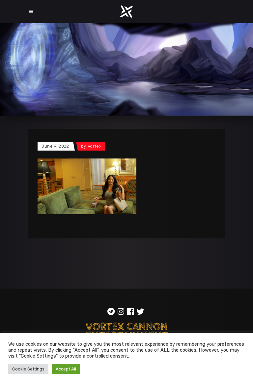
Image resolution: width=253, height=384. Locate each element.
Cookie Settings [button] (28, 369)
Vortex (95, 146)
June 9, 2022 (55, 146)
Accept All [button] (66, 369)
